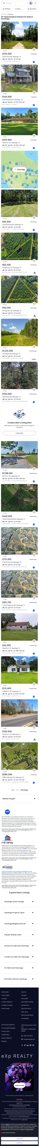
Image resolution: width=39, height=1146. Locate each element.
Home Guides (5, 1008)
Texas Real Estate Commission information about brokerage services (19, 1110)
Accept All (19, 1138)
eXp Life (23, 992)
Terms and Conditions (8, 1024)
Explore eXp (5, 992)
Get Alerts (33, 9)
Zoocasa (24, 995)
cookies (7, 1124)
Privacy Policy (6, 1031)
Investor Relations (7, 1002)
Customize (19, 1143)
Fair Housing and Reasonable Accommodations (19, 1105)
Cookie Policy (5, 1034)
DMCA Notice (20, 1099)
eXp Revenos (25, 1005)
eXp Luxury (24, 1011)
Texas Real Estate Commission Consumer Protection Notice (19, 1112)
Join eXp (4, 998)
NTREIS (24, 849)
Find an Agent (6, 995)
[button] (19, 798)
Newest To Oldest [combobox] (18, 9)
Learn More (24, 1119)
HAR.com (15, 825)
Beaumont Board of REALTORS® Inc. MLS (14, 873)
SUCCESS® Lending (27, 1002)
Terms (22, 1129)
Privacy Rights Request (8, 1028)
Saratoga (24, 790)
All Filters (7, 9)
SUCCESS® (24, 998)
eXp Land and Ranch (27, 1015)
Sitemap (4, 1041)
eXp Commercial (26, 1008)
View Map (21, 169)
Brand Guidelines (7, 1038)
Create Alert (19, 433)
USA (12, 790)
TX (17, 790)
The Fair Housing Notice (23, 1116)
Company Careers (7, 1005)
